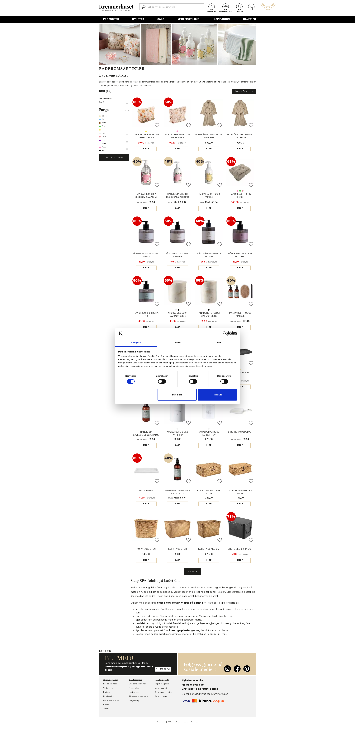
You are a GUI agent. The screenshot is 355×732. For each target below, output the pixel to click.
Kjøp (146, 149)
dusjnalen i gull (192, 623)
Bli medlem (163, 669)
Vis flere (192, 572)
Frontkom (194, 722)
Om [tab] (219, 342)
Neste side (105, 651)
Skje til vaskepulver (240, 432)
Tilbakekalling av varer (138, 696)
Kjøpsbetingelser (162, 684)
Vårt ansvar (108, 688)
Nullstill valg (114, 158)
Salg (160, 19)
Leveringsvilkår (161, 688)
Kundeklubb (108, 696)
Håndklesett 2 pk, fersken (243, 191)
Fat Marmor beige (240, 369)
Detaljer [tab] (177, 342)
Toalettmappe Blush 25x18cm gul (146, 131)
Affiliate (106, 709)
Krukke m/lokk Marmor (176, 310)
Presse (106, 705)
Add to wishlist (157, 125)
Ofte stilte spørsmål (137, 684)
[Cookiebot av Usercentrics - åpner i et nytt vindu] (225, 333)
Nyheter (138, 19)
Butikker (106, 692)
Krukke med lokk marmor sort (178, 310)
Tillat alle (217, 395)
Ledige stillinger (110, 684)
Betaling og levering (163, 692)
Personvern (161, 722)
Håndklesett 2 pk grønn (240, 191)
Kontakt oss (134, 692)
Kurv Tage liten (146, 549)
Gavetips (249, 19)
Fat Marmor (146, 490)
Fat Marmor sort (240, 372)
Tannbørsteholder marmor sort (209, 310)
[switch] (162, 381)
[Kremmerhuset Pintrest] (246, 668)
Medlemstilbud (188, 19)
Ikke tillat (177, 395)
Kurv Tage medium (208, 549)
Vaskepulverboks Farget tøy (177, 429)
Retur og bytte (161, 696)
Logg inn (239, 11)
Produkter (111, 19)
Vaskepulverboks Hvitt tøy (209, 429)
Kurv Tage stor (177, 549)
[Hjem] (116, 7)
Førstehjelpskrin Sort (240, 549)
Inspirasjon (221, 19)
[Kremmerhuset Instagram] (227, 668)
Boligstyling (134, 701)
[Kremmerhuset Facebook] (237, 668)
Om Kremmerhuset (111, 701)
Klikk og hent (134, 688)
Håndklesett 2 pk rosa (237, 191)
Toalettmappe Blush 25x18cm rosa (177, 131)
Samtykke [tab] (136, 342)
